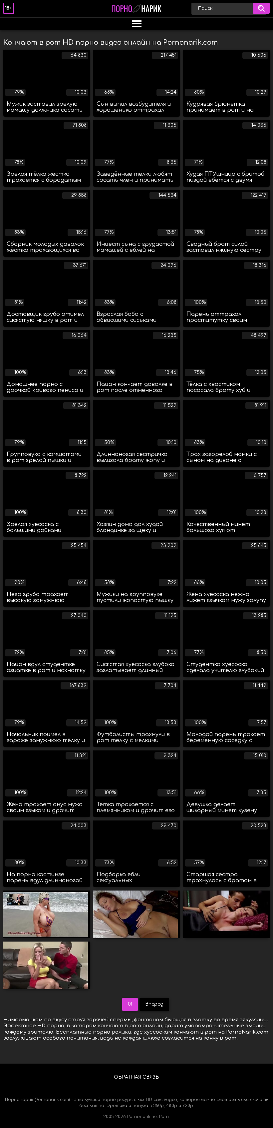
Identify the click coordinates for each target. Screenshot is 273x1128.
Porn (164, 1116)
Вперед (154, 1004)
